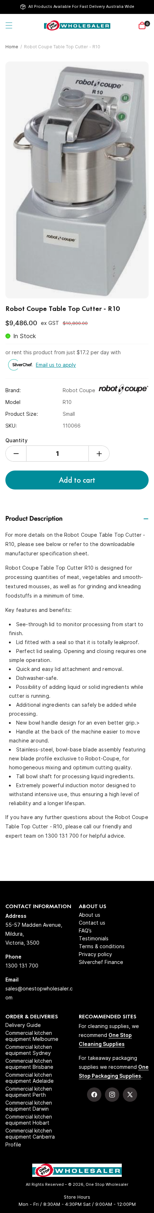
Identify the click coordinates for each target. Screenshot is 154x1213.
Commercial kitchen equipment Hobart (28, 1120)
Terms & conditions (102, 946)
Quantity (16, 440)
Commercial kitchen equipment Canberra (30, 1133)
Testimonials (94, 938)
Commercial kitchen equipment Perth (28, 1092)
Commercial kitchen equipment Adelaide (29, 1078)
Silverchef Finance (101, 962)
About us (89, 915)
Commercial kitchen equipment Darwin (28, 1106)
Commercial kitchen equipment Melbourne (31, 1036)
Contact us (92, 923)
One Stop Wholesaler (107, 1184)
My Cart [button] (147, 24)
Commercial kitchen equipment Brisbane (29, 1064)
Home (11, 46)
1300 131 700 (21, 966)
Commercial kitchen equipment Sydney (28, 1050)
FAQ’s (85, 930)
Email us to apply (56, 365)
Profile (13, 1144)
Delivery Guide (23, 1025)
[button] (9, 25)
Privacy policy (95, 954)
